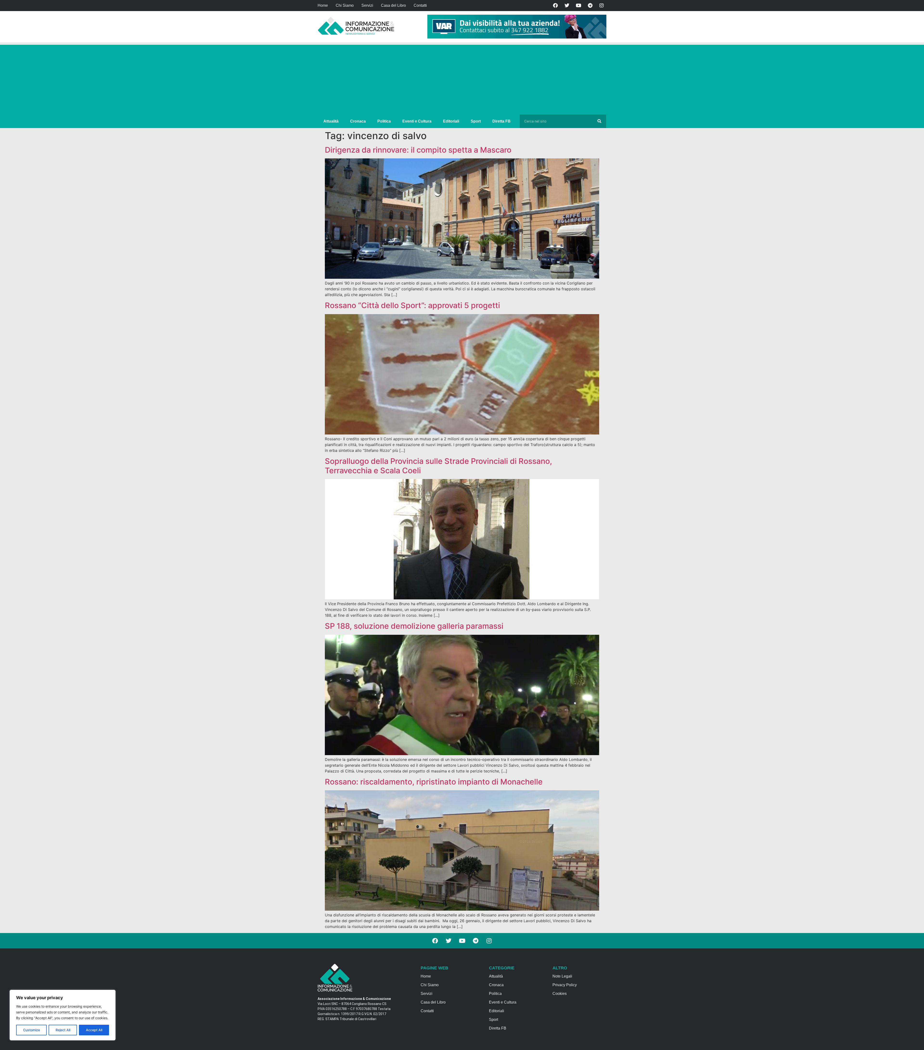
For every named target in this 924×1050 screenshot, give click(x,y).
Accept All (94, 1030)
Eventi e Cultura (416, 121)
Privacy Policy (564, 985)
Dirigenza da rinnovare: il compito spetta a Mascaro (418, 150)
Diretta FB (501, 121)
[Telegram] (590, 5)
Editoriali (451, 121)
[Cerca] (599, 121)
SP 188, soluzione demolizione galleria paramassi (414, 626)
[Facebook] (555, 5)
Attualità (331, 121)
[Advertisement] (462, 78)
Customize (31, 1030)
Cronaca (358, 121)
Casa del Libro (393, 5)
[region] (63, 1015)
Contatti (420, 5)
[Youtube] (578, 5)
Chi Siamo (345, 5)
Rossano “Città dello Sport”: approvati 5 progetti (412, 305)
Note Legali (562, 976)
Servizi (367, 5)
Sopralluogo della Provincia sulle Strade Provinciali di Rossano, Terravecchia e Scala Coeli (438, 465)
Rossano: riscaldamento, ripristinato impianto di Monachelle (434, 781)
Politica (384, 121)
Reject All (63, 1030)
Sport (476, 121)
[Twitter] (567, 5)
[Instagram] (601, 5)
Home (323, 5)
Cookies (559, 994)
